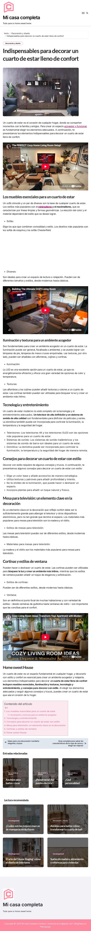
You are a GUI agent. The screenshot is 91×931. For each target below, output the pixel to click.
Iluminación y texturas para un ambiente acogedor (34, 715)
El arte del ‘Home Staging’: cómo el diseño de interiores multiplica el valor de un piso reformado (23, 864)
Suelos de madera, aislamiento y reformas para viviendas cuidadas (67, 862)
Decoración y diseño (12, 43)
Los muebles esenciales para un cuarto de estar (30, 711)
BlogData (79, 923)
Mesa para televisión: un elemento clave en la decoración (36, 725)
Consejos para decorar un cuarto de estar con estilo (33, 721)
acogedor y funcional (75, 126)
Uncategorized (13, 821)
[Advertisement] (45, 252)
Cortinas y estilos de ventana (21, 729)
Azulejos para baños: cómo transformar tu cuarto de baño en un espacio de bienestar (67, 829)
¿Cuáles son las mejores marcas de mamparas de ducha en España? (23, 829)
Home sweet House (16, 732)
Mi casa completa (21, 17)
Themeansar (45, 927)
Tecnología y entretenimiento (22, 718)
